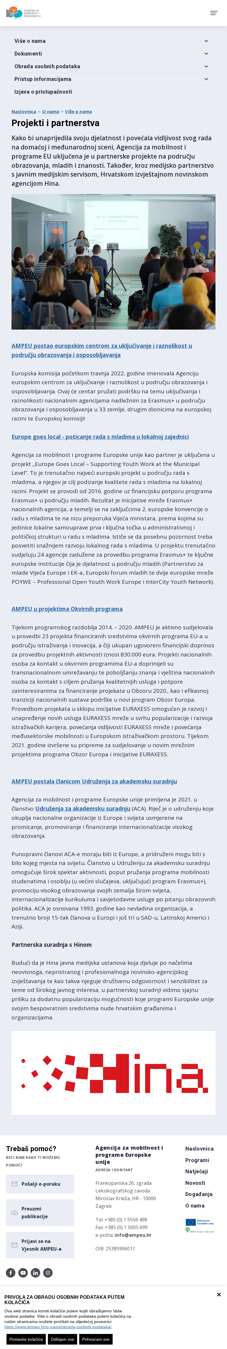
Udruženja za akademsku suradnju (82, 808)
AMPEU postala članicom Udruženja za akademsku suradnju (94, 781)
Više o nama (78, 111)
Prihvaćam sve (96, 1339)
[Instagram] (48, 1273)
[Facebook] (10, 1273)
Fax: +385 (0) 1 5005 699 (121, 1227)
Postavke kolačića (26, 1339)
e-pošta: (123, 1235)
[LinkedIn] (35, 1273)
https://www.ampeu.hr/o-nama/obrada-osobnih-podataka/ (57, 1326)
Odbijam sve (62, 1339)
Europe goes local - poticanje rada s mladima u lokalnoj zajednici (100, 437)
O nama (50, 111)
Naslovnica (24, 111)
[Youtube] (23, 1273)
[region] (113, 1317)
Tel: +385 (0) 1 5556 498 (121, 1219)
